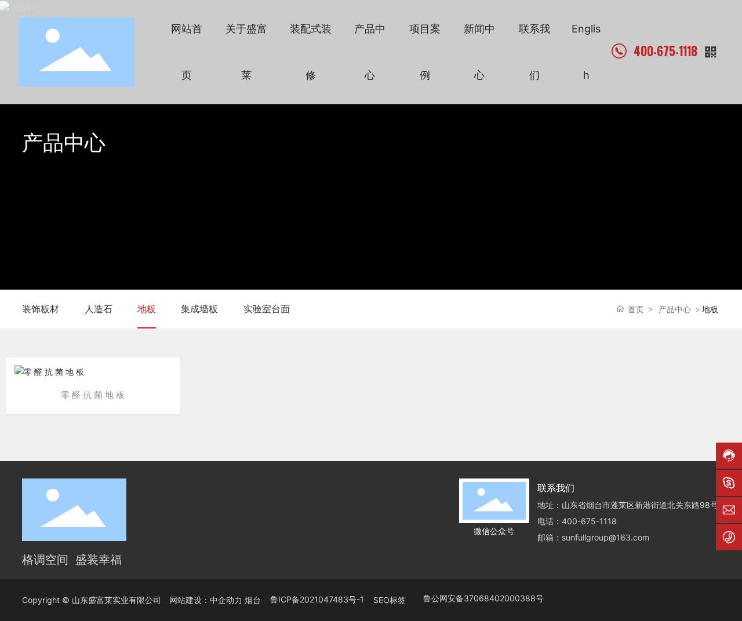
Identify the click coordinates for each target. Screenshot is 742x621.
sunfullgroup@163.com (605, 537)
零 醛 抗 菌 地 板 (93, 395)
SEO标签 (389, 600)
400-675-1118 (665, 51)
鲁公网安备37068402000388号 (483, 598)
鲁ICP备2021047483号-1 (317, 599)
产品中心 (64, 142)
